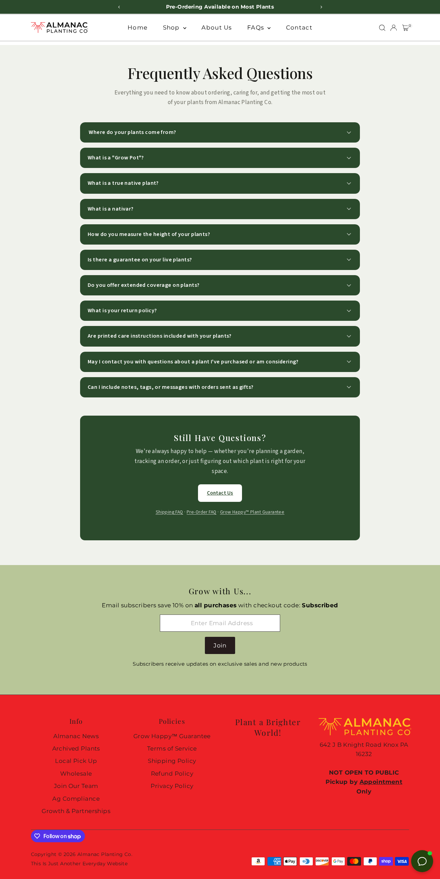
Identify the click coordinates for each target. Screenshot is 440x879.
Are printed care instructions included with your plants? (160, 336)
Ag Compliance (76, 798)
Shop (172, 27)
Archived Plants (76, 748)
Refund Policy (172, 773)
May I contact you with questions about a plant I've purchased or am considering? (193, 361)
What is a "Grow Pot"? (116, 157)
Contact (299, 27)
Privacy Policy (172, 785)
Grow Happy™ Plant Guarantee (252, 512)
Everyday (94, 863)
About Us (216, 27)
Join (220, 645)
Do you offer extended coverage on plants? (143, 285)
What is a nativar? (111, 209)
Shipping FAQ (169, 512)
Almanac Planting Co (104, 854)
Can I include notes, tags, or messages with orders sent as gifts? (171, 387)
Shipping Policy (172, 760)
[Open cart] (405, 28)
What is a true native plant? (123, 183)
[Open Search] (382, 28)
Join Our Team (76, 785)
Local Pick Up (76, 760)
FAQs (256, 27)
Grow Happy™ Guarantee (172, 736)
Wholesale (76, 773)
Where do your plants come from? (132, 132)
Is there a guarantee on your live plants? (140, 259)
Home (137, 27)
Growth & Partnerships (76, 811)
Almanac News (76, 736)
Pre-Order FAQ (202, 512)
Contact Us (220, 493)
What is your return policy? (122, 310)
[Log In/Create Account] (393, 28)
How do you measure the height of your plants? (149, 234)
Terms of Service (172, 748)
